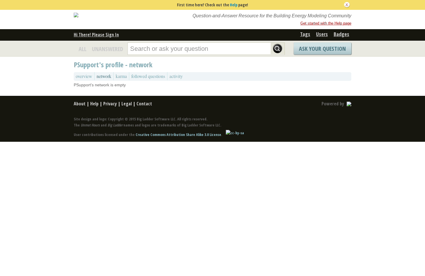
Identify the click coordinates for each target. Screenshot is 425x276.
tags (305, 34)
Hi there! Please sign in (96, 34)
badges (341, 34)
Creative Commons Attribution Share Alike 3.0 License (178, 134)
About (80, 103)
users (322, 34)
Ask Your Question (322, 49)
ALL (82, 49)
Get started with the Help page (325, 23)
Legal (126, 103)
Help (233, 5)
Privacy (110, 103)
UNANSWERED (107, 49)
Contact (144, 103)
